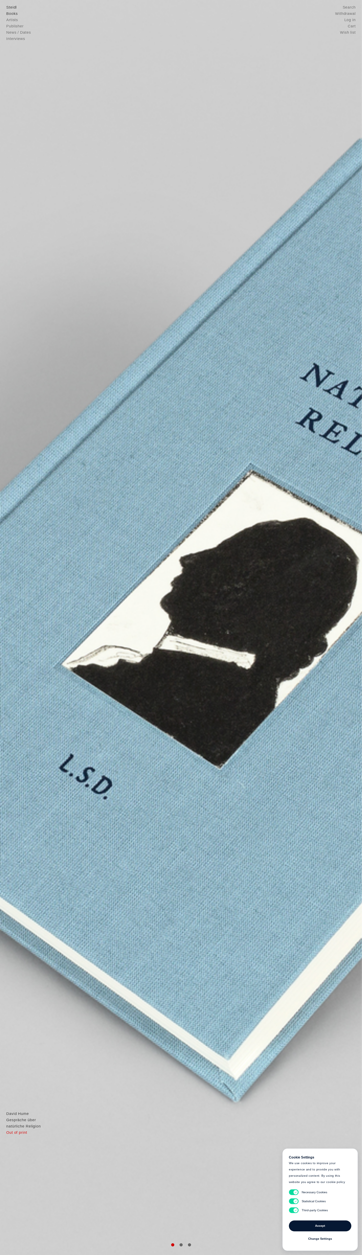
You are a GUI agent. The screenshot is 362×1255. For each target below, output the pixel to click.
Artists (12, 20)
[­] (27, 627)
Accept (320, 1225)
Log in (350, 20)
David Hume (17, 1114)
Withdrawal (345, 14)
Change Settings (320, 1238)
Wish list (348, 32)
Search (349, 7)
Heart (148, 627)
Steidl (11, 7)
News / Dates (18, 32)
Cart (352, 26)
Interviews (15, 39)
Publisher (15, 26)
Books (12, 14)
